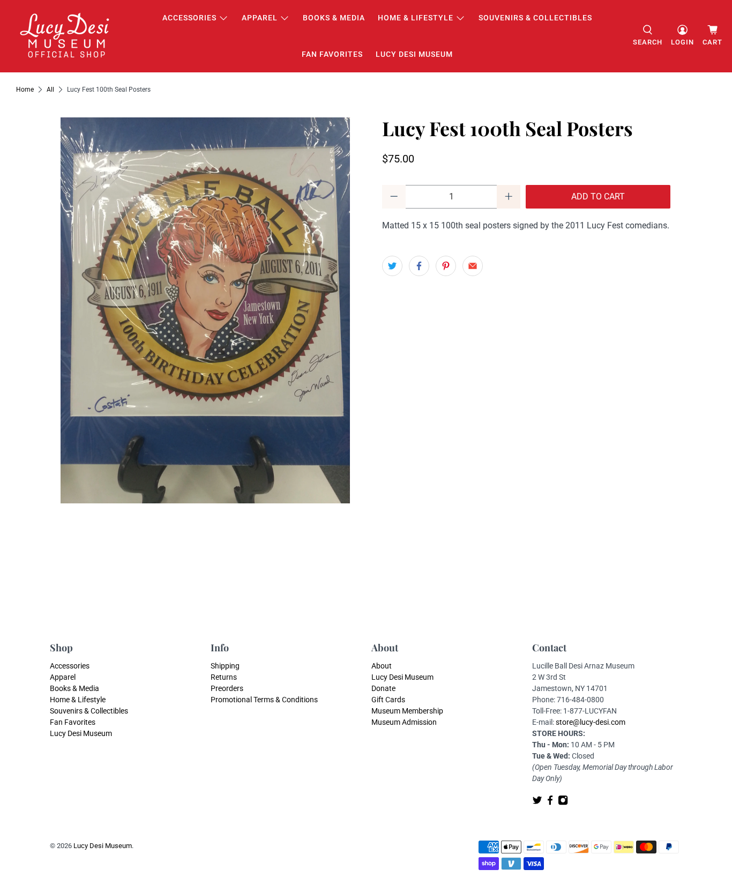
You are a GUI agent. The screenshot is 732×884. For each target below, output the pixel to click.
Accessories (189, 17)
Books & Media (334, 17)
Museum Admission (404, 722)
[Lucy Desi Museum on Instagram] (563, 802)
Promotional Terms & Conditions (264, 699)
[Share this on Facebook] (419, 266)
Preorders (227, 688)
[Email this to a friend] (472, 266)
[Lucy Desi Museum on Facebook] (550, 802)
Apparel (260, 17)
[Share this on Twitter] (392, 266)
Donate (383, 688)
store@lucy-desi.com (590, 722)
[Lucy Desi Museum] (65, 36)
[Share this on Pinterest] (446, 266)
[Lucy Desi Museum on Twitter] (537, 802)
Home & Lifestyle (415, 17)
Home (25, 89)
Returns (224, 677)
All (50, 89)
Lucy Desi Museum (414, 54)
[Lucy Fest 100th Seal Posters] (205, 310)
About (381, 666)
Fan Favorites (332, 54)
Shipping (225, 666)
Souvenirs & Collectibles (535, 17)
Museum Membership (407, 711)
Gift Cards (388, 699)
